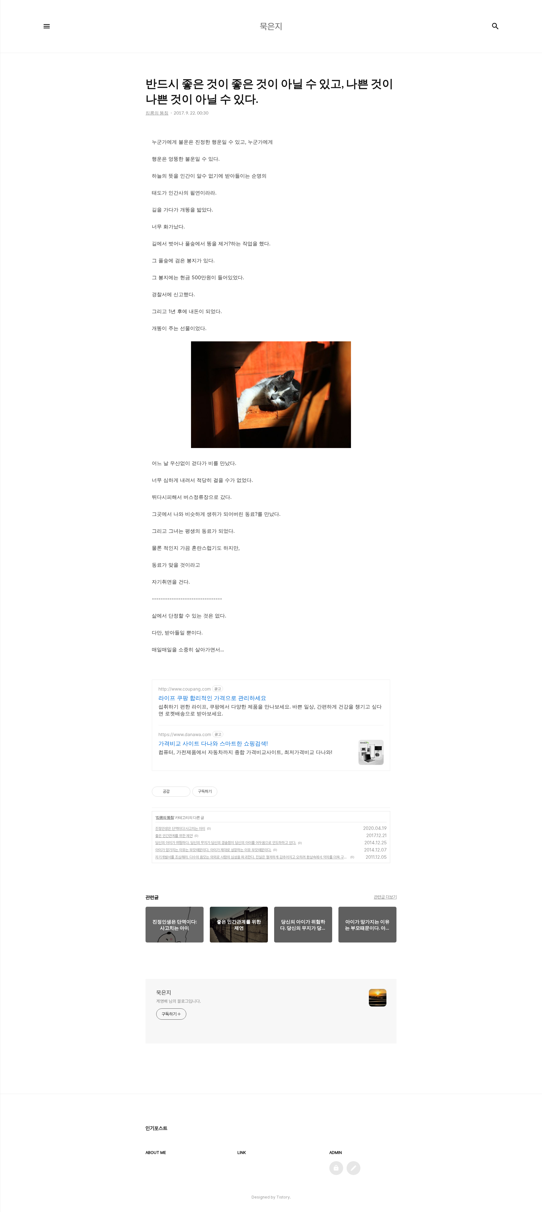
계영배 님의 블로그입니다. (178, 1001)
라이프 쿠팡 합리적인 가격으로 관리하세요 (212, 698)
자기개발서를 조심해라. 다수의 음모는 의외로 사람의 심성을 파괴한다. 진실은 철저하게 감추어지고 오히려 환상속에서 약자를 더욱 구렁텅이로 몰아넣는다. (251, 857)
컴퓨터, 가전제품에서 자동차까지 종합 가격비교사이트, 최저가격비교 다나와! (245, 752)
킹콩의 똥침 (165, 817)
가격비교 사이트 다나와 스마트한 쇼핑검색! (213, 743)
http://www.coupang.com (184, 688)
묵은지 (163, 992)
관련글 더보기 (385, 897)
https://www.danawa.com (184, 734)
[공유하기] (175, 791)
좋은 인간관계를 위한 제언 (174, 836)
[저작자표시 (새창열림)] (220, 791)
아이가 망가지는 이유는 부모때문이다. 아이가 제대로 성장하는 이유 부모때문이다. (213, 850)
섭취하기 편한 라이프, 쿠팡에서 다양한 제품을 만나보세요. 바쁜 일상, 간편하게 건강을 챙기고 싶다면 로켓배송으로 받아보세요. (270, 710)
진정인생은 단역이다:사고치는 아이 (180, 828)
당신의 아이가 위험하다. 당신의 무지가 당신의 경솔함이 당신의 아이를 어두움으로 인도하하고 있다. (225, 843)
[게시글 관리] (183, 791)
